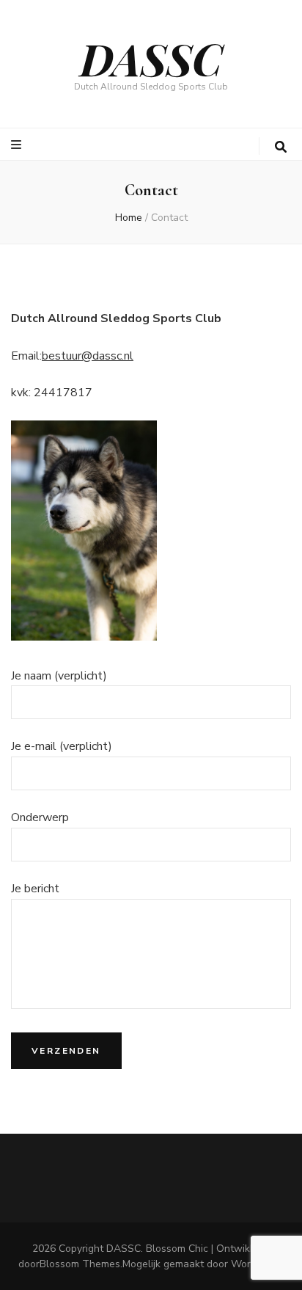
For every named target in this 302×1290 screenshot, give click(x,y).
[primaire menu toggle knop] (18, 145)
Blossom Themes (80, 1264)
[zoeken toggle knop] (281, 147)
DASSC (151, 58)
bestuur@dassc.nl (87, 356)
